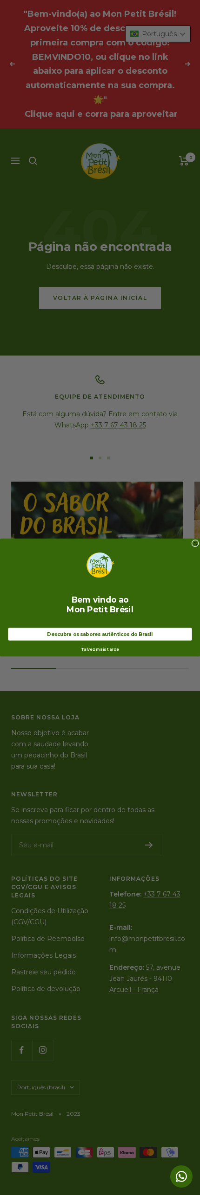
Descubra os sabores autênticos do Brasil (100, 634)
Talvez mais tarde (100, 649)
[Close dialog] (195, 543)
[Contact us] (181, 1176)
